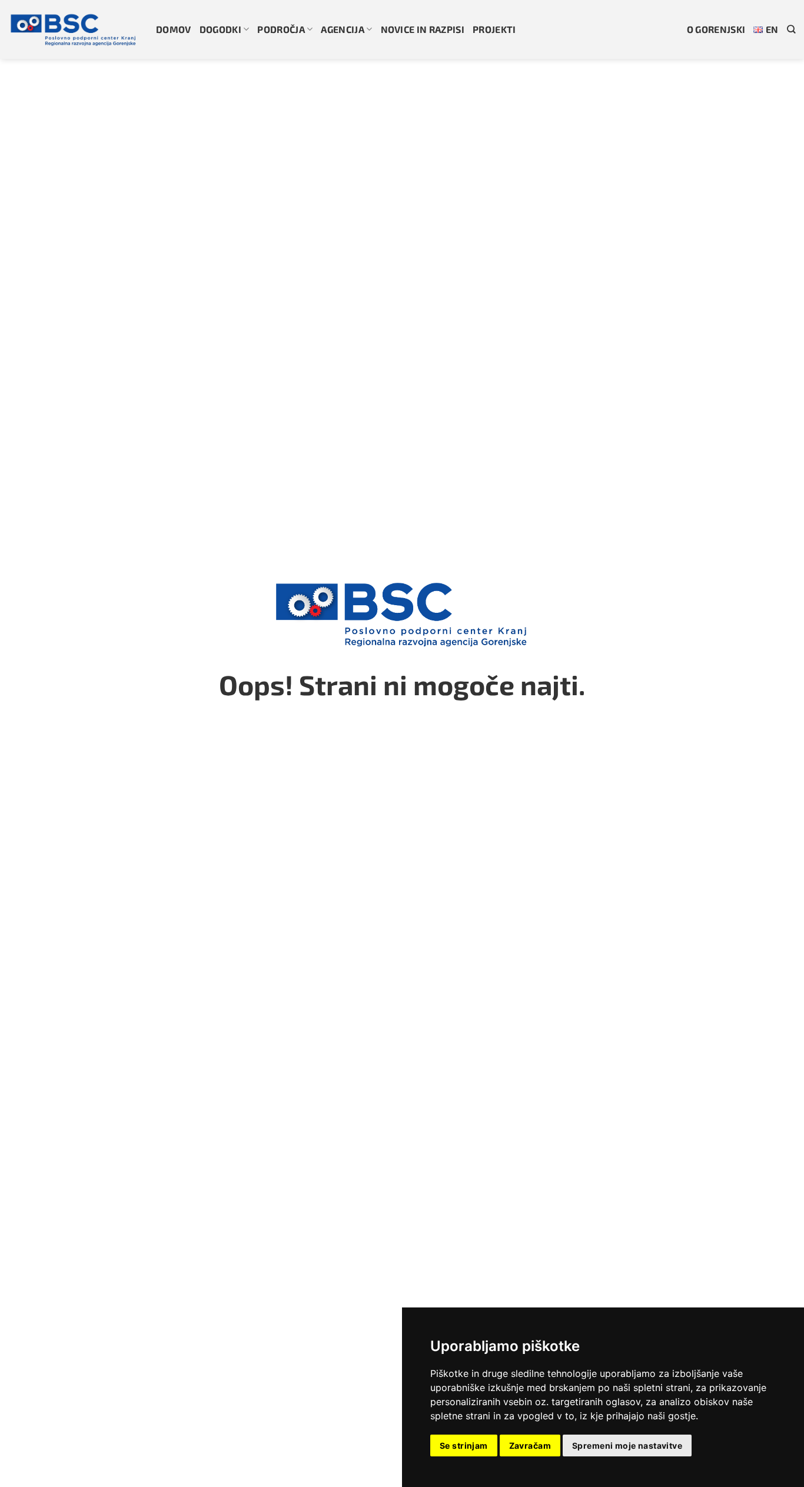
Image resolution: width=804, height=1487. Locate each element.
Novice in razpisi (422, 29)
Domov (173, 29)
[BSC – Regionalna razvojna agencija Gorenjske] (73, 29)
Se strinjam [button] (464, 1445)
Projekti (494, 29)
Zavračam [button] (530, 1445)
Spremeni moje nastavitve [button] (627, 1445)
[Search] (791, 29)
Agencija (342, 29)
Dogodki (220, 29)
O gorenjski (716, 29)
